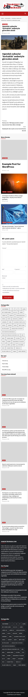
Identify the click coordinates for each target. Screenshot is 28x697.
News (3, 338)
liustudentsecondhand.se (8, 331)
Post (23, 338)
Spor (3, 348)
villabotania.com (6, 351)
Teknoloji (18, 348)
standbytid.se (10, 348)
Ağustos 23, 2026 (6, 405)
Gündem (4, 191)
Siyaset (14, 344)
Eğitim (20, 318)
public (3, 341)
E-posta (17, 269)
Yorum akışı (5, 366)
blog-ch (15, 312)
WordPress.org (6, 369)
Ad (3, 269)
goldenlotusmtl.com (19, 322)
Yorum (4, 248)
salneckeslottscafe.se (18, 341)
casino (21, 312)
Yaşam (14, 351)
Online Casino (10, 338)
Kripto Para (22, 325)
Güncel (4, 325)
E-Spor (8, 318)
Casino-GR (4, 315)
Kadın (15, 325)
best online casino (6, 312)
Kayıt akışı (5, 363)
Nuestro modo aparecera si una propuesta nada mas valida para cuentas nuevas (14, 591)
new (22, 335)
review (9, 341)
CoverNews (10, 694)
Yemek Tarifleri (21, 351)
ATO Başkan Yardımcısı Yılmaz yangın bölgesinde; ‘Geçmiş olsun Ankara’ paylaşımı (12, 197)
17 (19, 309)
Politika (18, 338)
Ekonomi (15, 318)
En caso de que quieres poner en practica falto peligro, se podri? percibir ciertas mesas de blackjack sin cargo (13, 528)
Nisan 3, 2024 (5, 229)
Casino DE (11, 315)
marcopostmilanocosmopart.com (10, 335)
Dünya (3, 318)
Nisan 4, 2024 (5, 201)
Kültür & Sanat (5, 328)
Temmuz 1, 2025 (6, 170)
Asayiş (23, 309)
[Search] (25, 13)
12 (16, 309)
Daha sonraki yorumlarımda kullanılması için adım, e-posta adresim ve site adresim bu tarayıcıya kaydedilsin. (14, 289)
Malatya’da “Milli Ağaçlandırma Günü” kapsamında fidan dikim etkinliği (13, 122)
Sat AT (3, 344)
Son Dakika (5, 24)
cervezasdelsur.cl (20, 315)
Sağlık (8, 344)
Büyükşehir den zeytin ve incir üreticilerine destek (14, 128)
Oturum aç (5, 360)
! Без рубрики (5, 309)
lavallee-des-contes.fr (16, 328)
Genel (10, 322)
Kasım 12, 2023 (7, 33)
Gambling (4, 322)
